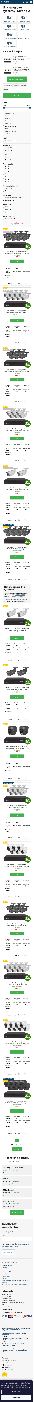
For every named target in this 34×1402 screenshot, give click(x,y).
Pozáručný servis (7, 1309)
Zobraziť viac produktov (16, 79)
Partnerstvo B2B (7, 1298)
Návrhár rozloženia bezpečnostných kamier (15, 1284)
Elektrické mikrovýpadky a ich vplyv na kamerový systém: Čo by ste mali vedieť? (15, 1349)
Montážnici (5, 1270)
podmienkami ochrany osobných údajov (15, 1245)
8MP (8, 209)
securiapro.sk (9, 1365)
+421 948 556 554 (20, 595)
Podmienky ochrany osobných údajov (13, 1303)
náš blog (25, 599)
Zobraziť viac (17, 1213)
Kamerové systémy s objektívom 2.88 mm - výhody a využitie (15, 1339)
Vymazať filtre (16, 223)
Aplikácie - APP (6, 1272)
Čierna (8, 157)
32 (7, 181)
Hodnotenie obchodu (17, 1157)
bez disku (10, 284)
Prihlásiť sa (8, 1252)
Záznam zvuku (10, 126)
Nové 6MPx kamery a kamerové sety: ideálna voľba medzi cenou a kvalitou (16, 1328)
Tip (7, 121)
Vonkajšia (9, 200)
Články (4, 1278)
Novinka (8, 118)
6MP (7, 212)
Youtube (7, 1367)
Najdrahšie (23, 85)
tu (29, 1387)
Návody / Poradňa (7, 1265)
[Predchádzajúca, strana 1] (17, 1140)
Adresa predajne (10, 1369)
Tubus (8, 191)
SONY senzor (10, 131)
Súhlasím (16, 1398)
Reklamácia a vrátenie (8, 1305)
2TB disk (17, 284)
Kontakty (4, 1267)
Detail (17, 261)
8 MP (8, 123)
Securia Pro (10, 141)
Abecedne (6, 89)
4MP (8, 207)
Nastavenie (16, 1392)
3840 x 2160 (10, 219)
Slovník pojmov (6, 1274)
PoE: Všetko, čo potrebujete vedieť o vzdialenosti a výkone (13, 1344)
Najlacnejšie (16, 85)
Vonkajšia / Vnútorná (13, 197)
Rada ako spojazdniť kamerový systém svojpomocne (14, 1334)
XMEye (8, 150)
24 (7, 174)
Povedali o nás (6, 1276)
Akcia (7, 116)
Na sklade (9, 113)
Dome (8, 188)
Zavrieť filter (17, 95)
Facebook (7, 1363)
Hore (17, 1149)
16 (7, 171)
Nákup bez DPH (6, 1296)
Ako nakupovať (6, 1294)
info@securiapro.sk (17, 596)
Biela (8, 159)
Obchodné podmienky (8, 1300)
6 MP (7, 134)
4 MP (8, 128)
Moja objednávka (7, 1307)
